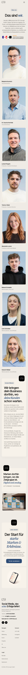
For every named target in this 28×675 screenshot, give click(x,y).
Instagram (17, 634)
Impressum (4, 662)
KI (2, 644)
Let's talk (17, 631)
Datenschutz (5, 658)
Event (3, 637)
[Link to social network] (3, 622)
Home (3, 631)
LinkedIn (17, 637)
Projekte (4, 641)
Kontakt (3, 655)
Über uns (4, 647)
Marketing (4, 634)
